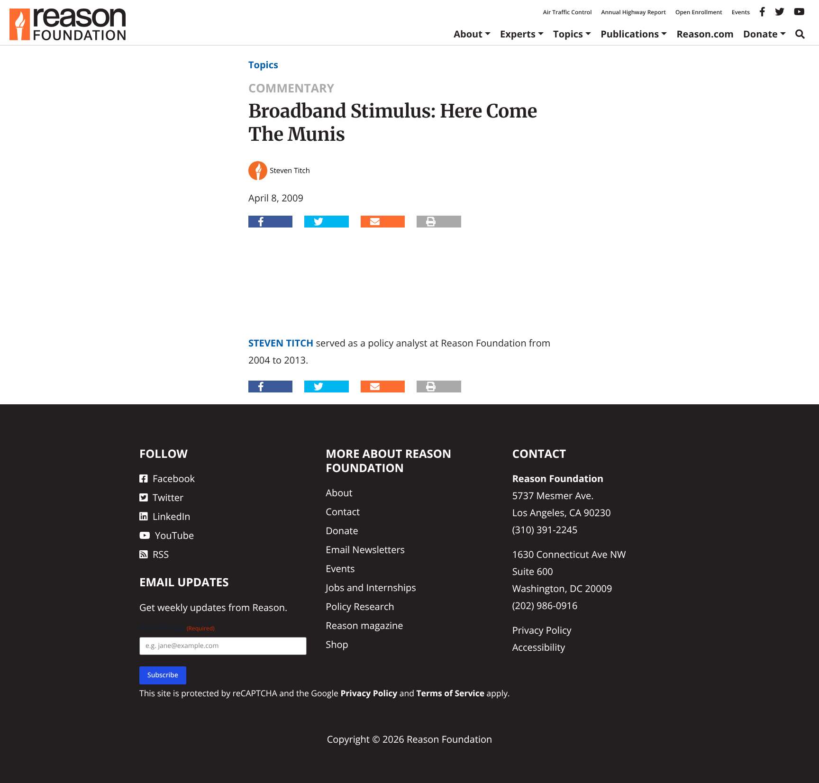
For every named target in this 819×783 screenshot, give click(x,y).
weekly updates (191, 607)
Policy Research (360, 606)
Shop (337, 644)
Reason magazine (364, 625)
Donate (760, 33)
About (468, 33)
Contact (343, 511)
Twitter (168, 497)
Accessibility (538, 647)
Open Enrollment (698, 12)
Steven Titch (280, 343)
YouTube (174, 535)
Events (741, 12)
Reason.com (705, 33)
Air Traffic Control (567, 12)
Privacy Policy (542, 630)
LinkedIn (172, 516)
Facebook (174, 478)
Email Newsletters (365, 549)
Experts (518, 33)
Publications (630, 33)
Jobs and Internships (371, 587)
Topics (568, 33)
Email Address (177, 628)
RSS (161, 554)
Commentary (291, 88)
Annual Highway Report (633, 12)
